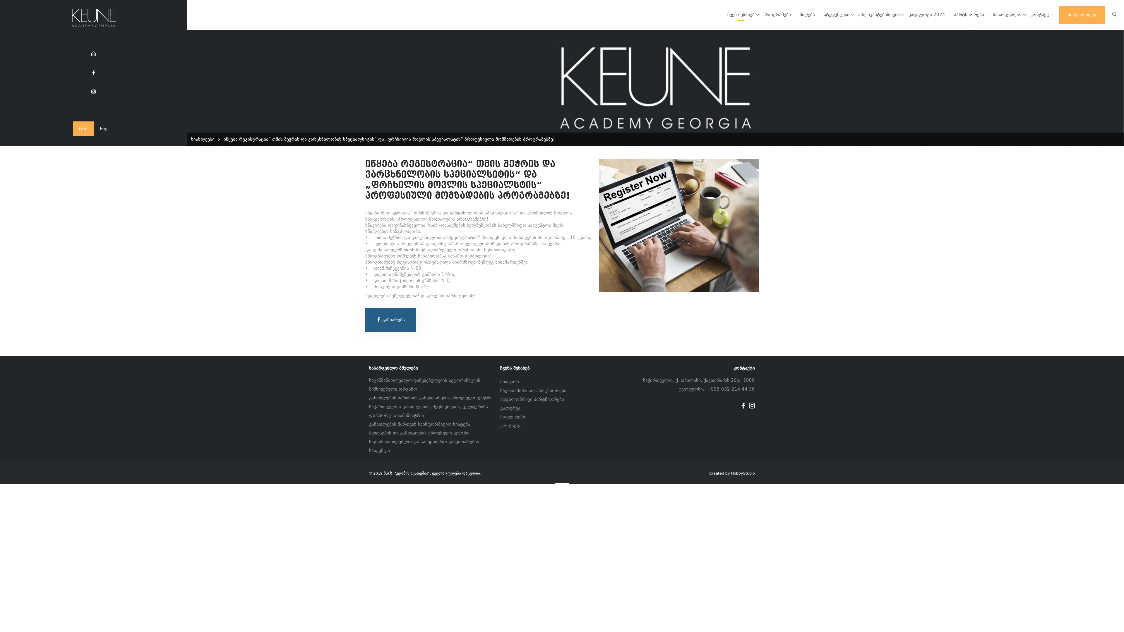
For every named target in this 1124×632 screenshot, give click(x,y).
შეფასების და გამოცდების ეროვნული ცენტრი (419, 433)
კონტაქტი (511, 425)
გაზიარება (393, 319)
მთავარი (509, 381)
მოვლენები (512, 417)
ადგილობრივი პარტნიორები (532, 399)
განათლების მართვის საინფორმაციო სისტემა (419, 424)
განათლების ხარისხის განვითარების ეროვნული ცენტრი (431, 398)
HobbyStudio (743, 473)
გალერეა (510, 408)
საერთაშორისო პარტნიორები (533, 390)
